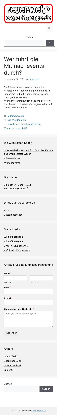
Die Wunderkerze (17, 120)
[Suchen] (50, 43)
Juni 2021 (9, 370)
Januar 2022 (10, 356)
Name (8, 273)
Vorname (7, 282)
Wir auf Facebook (13, 236)
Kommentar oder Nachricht (19, 309)
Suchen (30, 37)
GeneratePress (38, 410)
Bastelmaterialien (13, 214)
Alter (7, 287)
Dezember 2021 (12, 361)
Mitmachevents (16, 116)
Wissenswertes (12, 158)
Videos (7, 210)
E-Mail (8, 298)
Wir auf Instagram (13, 241)
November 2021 (12, 365)
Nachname (34, 282)
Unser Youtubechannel (16, 246)
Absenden (11, 332)
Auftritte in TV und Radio (17, 250)
